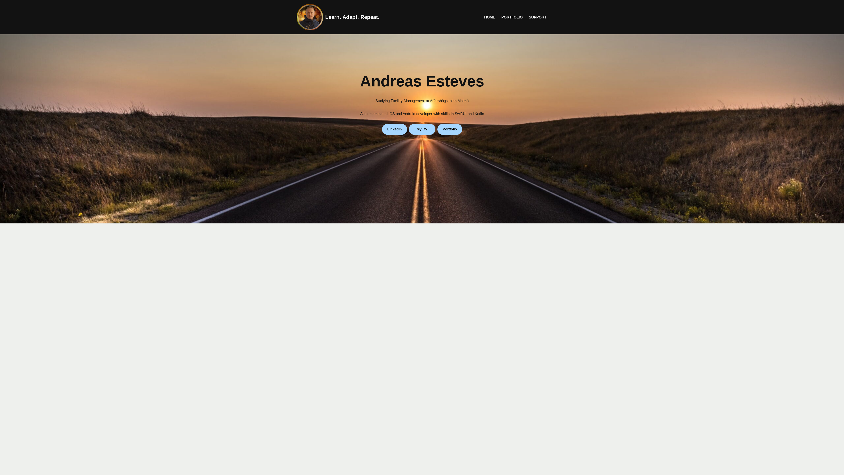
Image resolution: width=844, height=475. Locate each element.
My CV (422, 129)
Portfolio (512, 17)
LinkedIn (394, 129)
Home (489, 17)
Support (537, 17)
